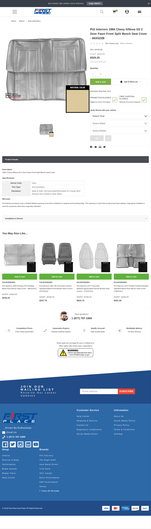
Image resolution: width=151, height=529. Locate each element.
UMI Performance (49, 482)
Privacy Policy (121, 425)
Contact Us (82, 425)
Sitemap (118, 434)
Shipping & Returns (87, 421)
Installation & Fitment (14, 218)
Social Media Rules (87, 434)
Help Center (83, 416)
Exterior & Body (10, 460)
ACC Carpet (46, 473)
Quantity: (94, 68)
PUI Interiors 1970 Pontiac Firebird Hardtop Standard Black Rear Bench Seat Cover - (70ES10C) (131, 288)
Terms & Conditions (124, 429)
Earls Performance (49, 478)
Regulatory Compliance (89, 429)
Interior (6, 456)
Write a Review (126, 43)
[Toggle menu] (15, 12)
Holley (43, 486)
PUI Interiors (46, 456)
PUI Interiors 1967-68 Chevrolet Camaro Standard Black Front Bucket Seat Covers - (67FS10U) (56, 288)
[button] (139, 12)
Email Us (12, 432)
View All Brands (50, 491)
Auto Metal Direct (49, 464)
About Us (119, 416)
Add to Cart (20, 277)
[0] (114, 12)
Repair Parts (9, 473)
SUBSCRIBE (126, 391)
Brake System (9, 469)
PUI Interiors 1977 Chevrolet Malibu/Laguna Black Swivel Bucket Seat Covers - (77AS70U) (93, 288)
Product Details (11, 159)
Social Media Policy (124, 421)
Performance (9, 464)
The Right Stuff (48, 460)
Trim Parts (45, 469)
